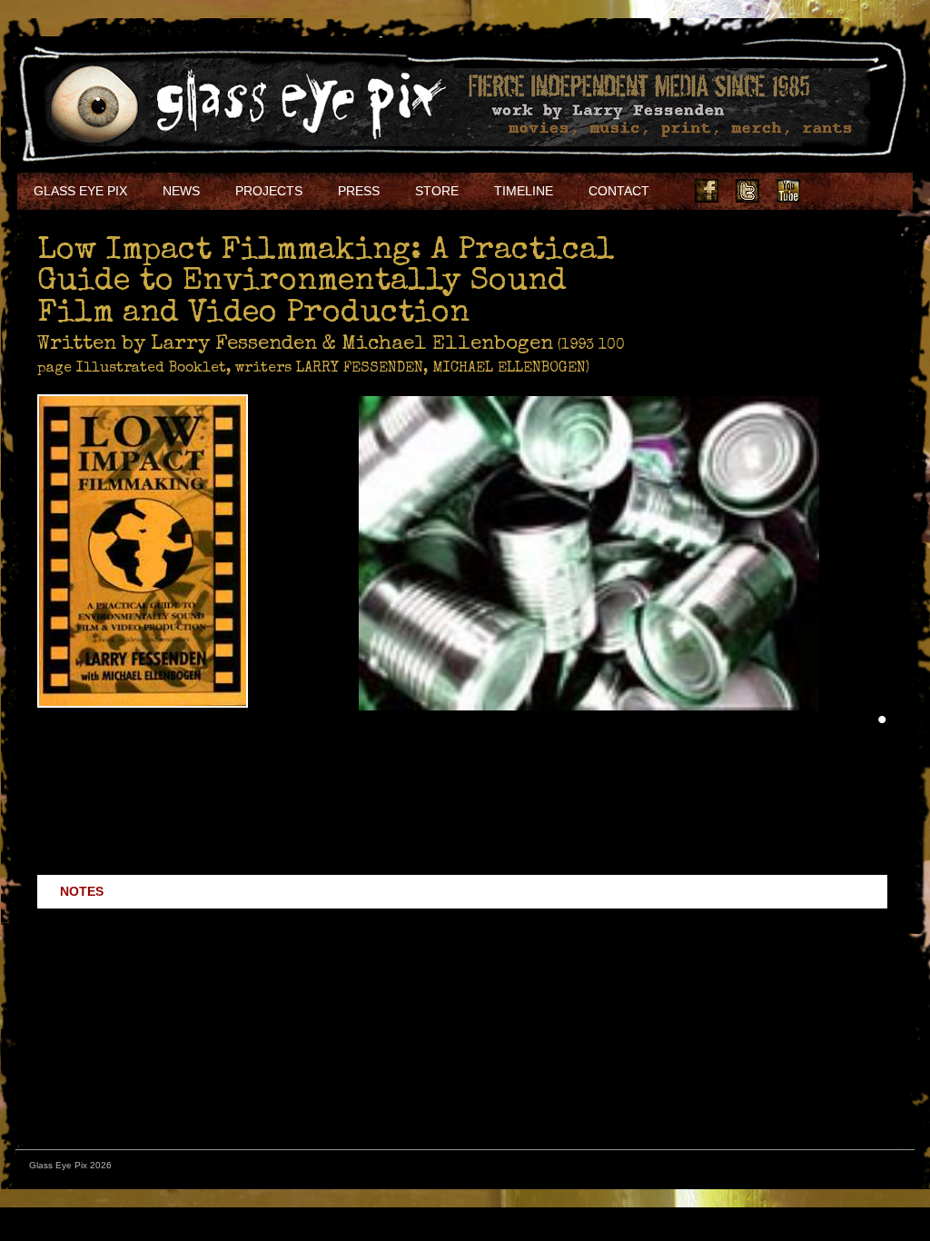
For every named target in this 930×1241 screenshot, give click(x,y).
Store (437, 191)
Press (359, 191)
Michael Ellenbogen (749, 1016)
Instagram (829, 191)
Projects (268, 191)
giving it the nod (101, 1053)
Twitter (747, 191)
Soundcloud (870, 191)
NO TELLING (740, 966)
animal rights (455, 835)
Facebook (706, 191)
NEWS (181, 191)
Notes (82, 891)
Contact (619, 191)
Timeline (523, 191)
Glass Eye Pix (80, 191)
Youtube (788, 191)
